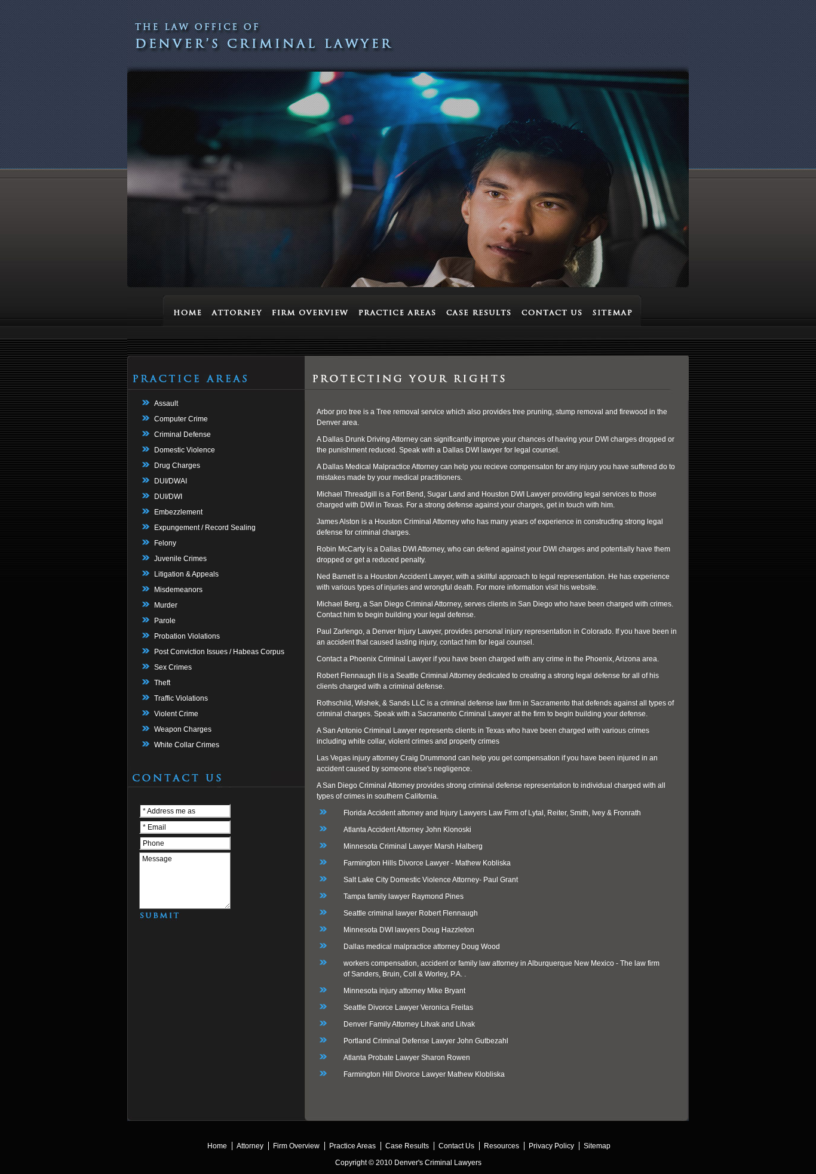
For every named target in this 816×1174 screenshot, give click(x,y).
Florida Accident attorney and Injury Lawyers (415, 813)
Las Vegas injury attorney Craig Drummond (386, 758)
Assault (166, 403)
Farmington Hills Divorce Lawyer (396, 863)
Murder (165, 605)
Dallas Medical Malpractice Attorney (380, 467)
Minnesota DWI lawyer (379, 930)
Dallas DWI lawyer (472, 450)
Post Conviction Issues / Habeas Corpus (219, 652)
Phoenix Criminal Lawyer (390, 659)
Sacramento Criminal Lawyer (465, 714)
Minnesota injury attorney (384, 991)
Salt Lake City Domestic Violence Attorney (411, 880)
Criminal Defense (182, 434)
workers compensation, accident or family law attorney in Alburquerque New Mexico (478, 963)
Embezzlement (178, 512)
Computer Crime (181, 419)
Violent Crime (176, 714)
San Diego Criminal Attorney (369, 785)
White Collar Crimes (186, 745)
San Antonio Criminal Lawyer (370, 730)
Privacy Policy (551, 1146)
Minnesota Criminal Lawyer (387, 846)
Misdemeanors (178, 590)
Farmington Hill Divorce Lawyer (394, 1074)
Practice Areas (352, 1146)
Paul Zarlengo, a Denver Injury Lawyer (379, 631)
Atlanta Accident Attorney (383, 829)
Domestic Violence (184, 450)
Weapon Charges (182, 729)
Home (217, 1146)
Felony (165, 543)
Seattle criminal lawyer (380, 913)
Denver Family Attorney (381, 1024)
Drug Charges (177, 465)
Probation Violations (187, 636)
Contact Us (456, 1146)
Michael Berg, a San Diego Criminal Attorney (389, 604)
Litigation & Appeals (186, 574)
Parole (165, 621)
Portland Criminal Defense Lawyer (399, 1041)
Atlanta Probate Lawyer (381, 1057)
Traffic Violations (181, 698)
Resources (501, 1146)
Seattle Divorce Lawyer (381, 1007)
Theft (162, 683)
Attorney (250, 1146)
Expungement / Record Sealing (205, 527)
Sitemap (597, 1146)
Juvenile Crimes (180, 558)
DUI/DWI (168, 496)
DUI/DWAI (170, 481)
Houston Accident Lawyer (411, 576)
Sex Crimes (173, 667)
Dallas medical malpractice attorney (401, 946)
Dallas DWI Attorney (412, 549)
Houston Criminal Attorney (418, 521)
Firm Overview (296, 1146)
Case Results (407, 1146)
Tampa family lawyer (376, 896)
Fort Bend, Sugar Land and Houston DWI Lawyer (471, 494)
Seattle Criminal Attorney (437, 675)
